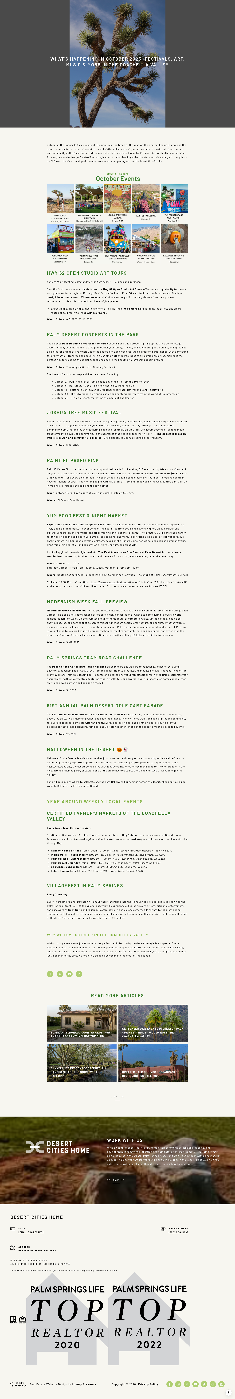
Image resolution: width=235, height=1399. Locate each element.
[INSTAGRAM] (178, 1384)
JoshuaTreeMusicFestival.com (142, 437)
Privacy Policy (148, 1384)
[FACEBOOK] (169, 1384)
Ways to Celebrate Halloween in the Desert (72, 785)
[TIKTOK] (204, 1384)
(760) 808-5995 (178, 1232)
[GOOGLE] (213, 1384)
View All (117, 1096)
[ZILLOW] (221, 1384)
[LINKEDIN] (187, 1384)
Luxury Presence (84, 1384)
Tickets (137, 634)
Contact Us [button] (116, 1180)
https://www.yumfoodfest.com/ (109, 582)
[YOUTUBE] (195, 1384)
